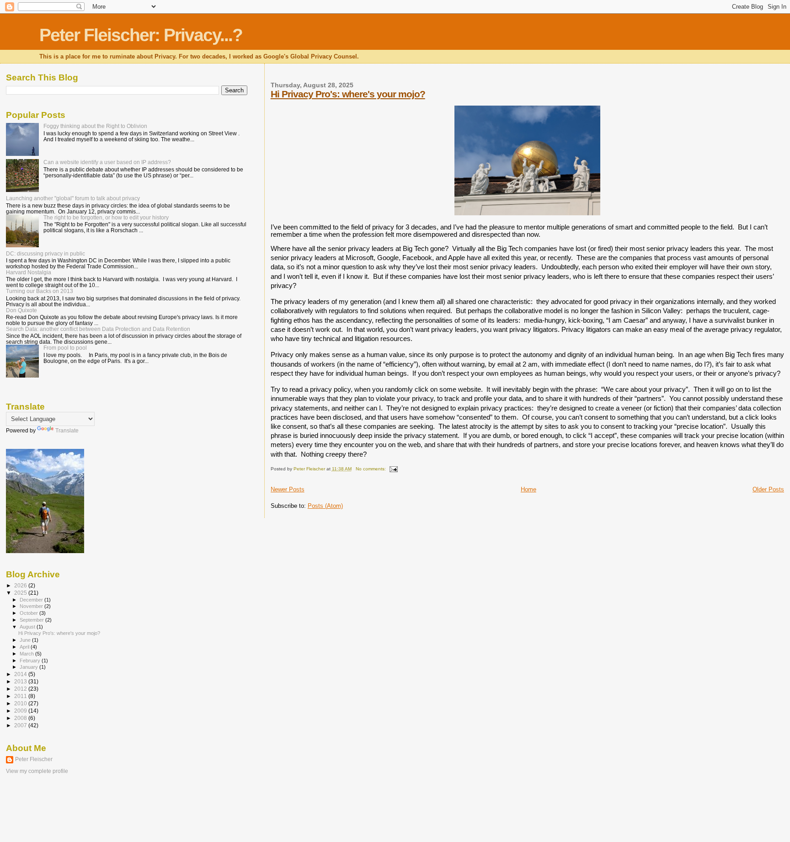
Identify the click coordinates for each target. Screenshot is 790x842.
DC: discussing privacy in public (45, 253)
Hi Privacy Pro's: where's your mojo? (348, 94)
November (32, 606)
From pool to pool (65, 348)
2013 (21, 681)
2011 (21, 696)
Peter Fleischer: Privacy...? (140, 35)
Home (528, 489)
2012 (21, 689)
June (26, 640)
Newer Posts (287, 489)
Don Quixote (21, 310)
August (28, 626)
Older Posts (768, 489)
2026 (21, 585)
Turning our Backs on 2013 (39, 291)
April (25, 647)
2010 (21, 703)
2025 (21, 593)
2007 (21, 725)
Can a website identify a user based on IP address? (107, 162)
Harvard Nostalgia (28, 272)
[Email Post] (393, 468)
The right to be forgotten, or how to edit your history (106, 217)
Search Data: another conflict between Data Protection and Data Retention (98, 329)
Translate (67, 430)
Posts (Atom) (325, 505)
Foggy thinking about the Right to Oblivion (95, 126)
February (31, 660)
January (29, 667)
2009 (21, 711)
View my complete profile (37, 771)
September (32, 620)
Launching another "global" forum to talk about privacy (73, 198)
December (32, 599)
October (29, 613)
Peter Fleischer (34, 759)
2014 (21, 674)
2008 (21, 718)
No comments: (371, 468)
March (27, 653)
